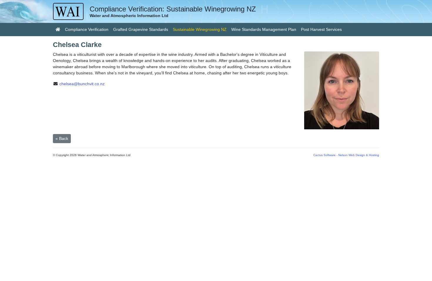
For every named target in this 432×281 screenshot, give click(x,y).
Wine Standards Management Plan (263, 29)
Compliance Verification (86, 29)
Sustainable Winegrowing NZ (201, 29)
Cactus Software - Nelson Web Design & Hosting (346, 155)
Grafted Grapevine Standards (140, 29)
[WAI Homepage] (58, 29)
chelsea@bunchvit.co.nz (82, 83)
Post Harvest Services (321, 29)
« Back (62, 138)
